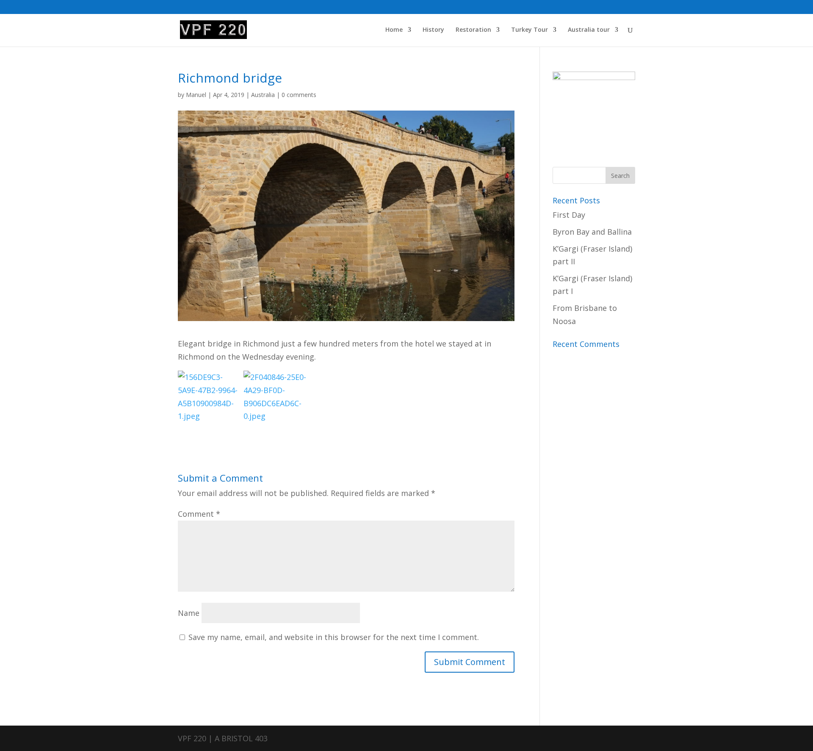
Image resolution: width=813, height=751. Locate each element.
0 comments (299, 95)
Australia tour (589, 30)
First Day (569, 215)
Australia (263, 95)
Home (394, 30)
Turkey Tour (529, 30)
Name (188, 613)
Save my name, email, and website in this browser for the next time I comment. (333, 637)
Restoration (473, 30)
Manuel (196, 95)
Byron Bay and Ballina (592, 232)
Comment (199, 514)
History (433, 30)
